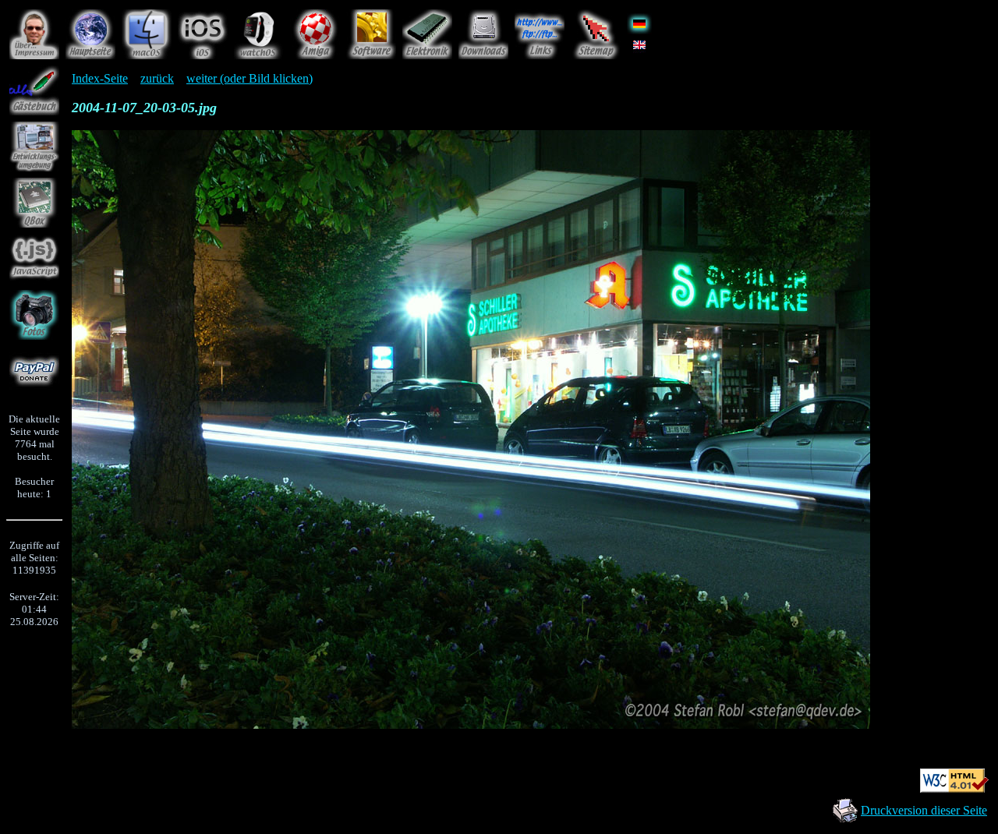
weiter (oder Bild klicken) (249, 78)
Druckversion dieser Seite (924, 810)
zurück (157, 78)
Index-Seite (100, 78)
